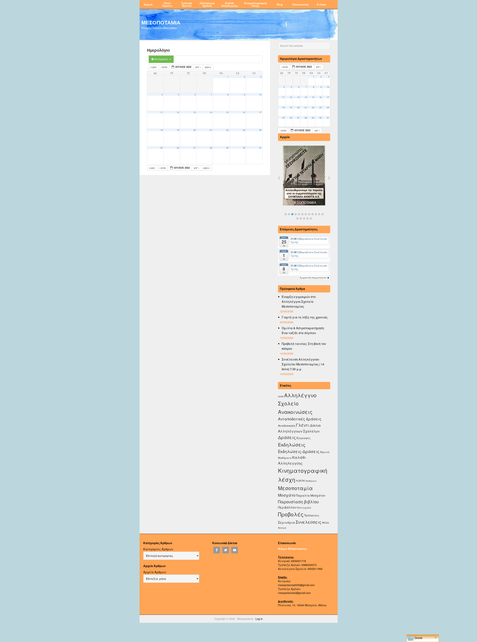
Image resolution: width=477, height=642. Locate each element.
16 (244, 112)
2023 (207, 67)
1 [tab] (286, 214)
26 (178, 147)
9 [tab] (312, 214)
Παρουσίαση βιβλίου (298, 501)
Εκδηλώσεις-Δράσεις (298, 451)
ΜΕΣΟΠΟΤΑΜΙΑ (160, 22)
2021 (154, 67)
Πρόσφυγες (311, 515)
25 (161, 147)
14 (211, 112)
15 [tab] (304, 218)
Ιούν (165, 67)
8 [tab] (309, 214)
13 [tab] (297, 218)
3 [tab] (292, 214)
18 (161, 130)
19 (178, 130)
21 (211, 130)
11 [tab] (319, 214)
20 (194, 130)
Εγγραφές (303, 438)
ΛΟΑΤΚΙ (300, 480)
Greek (418, 638)
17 (260, 112)
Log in (259, 619)
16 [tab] (307, 218)
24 (260, 130)
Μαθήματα (311, 480)
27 (194, 147)
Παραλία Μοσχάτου (310, 495)
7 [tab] (306, 214)
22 (227, 130)
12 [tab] (322, 214)
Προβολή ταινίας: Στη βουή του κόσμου (304, 346)
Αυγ (197, 67)
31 (260, 147)
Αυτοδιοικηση (286, 425)
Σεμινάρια (286, 522)
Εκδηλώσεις (291, 444)
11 (161, 112)
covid (280, 396)
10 (260, 94)
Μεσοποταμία (295, 488)
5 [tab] (299, 214)
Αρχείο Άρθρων (154, 572)
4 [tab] (296, 214)
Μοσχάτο (286, 495)
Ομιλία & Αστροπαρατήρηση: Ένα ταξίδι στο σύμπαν (303, 330)
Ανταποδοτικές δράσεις (299, 418)
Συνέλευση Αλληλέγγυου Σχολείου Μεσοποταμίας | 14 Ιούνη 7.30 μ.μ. (303, 364)
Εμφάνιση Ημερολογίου (313, 277)
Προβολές (291, 514)
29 (227, 147)
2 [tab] (289, 214)
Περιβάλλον (287, 507)
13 (194, 112)
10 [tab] (316, 214)
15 (227, 112)
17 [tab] (311, 218)
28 (211, 147)
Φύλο (325, 522)
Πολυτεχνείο (304, 507)
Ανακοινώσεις (295, 411)
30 (244, 147)
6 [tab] (302, 214)
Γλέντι (302, 425)
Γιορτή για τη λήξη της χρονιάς (305, 317)
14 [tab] (301, 218)
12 (178, 112)
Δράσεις (287, 437)
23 (244, 130)
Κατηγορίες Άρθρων (158, 549)
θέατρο (282, 527)
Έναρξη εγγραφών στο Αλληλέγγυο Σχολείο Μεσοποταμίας (299, 302)
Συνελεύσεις (308, 522)
